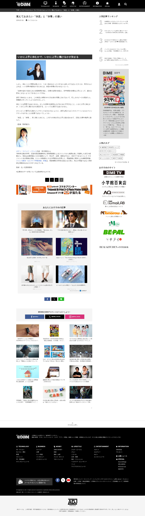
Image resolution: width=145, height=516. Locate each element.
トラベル (74, 454)
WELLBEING (121, 464)
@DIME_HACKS (55, 316)
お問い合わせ (117, 479)
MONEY (59, 446)
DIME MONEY (58, 449)
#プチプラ (103, 151)
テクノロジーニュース (22, 461)
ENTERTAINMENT (102, 446)
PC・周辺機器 (20, 459)
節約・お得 (57, 454)
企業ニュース (122, 456)
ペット (73, 464)
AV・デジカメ (20, 449)
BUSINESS (41, 446)
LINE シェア (61, 299)
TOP (17, 10)
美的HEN (120, 469)
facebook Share (47, 299)
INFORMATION (123, 446)
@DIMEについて (78, 479)
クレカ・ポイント (59, 457)
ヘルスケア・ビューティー (79, 461)
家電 (17, 454)
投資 (55, 452)
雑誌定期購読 (86, 481)
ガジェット (19, 457)
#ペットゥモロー (105, 158)
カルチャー (97, 452)
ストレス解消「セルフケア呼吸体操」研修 (31, 161)
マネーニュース (58, 459)
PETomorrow (122, 466)
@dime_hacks (76, 316)
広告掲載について (117, 481)
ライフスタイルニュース (42, 10)
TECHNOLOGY (23, 446)
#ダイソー (112, 151)
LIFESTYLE (77, 446)
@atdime (35, 316)
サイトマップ (87, 479)
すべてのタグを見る (121, 162)
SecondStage (122, 462)
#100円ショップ (114, 147)
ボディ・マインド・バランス (26, 151)
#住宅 (120, 158)
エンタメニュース (99, 457)
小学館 (79, 481)
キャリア (39, 449)
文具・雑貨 (74, 457)
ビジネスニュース (41, 459)
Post (54, 299)
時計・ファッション (77, 459)
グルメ (73, 452)
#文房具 (115, 154)
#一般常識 (103, 147)
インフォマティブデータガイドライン (103, 479)
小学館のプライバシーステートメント (101, 481)
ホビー (96, 454)
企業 (37, 452)
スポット (96, 449)
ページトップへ (72, 425)
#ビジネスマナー (105, 154)
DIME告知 (119, 449)
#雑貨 (122, 154)
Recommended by (74, 290)
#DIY (114, 158)
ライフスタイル (26, 10)
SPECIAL (121, 459)
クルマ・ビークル (76, 449)
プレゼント (119, 452)
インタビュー (40, 457)
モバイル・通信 (20, 452)
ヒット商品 (39, 454)
